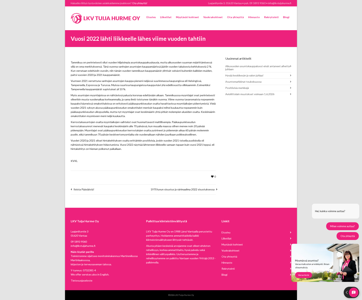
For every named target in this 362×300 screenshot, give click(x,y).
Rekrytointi (228, 268)
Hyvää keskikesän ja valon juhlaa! (244, 75)
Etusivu (226, 232)
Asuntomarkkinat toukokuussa (243, 81)
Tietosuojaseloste (81, 280)
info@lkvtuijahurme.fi (83, 245)
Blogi (224, 274)
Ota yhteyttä (229, 256)
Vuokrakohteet (230, 250)
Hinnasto (227, 262)
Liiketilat (227, 238)
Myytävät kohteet (232, 244)
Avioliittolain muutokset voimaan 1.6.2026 (249, 94)
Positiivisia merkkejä (237, 87)
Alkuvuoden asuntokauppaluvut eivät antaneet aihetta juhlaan (257, 68)
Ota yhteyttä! (139, 3)
